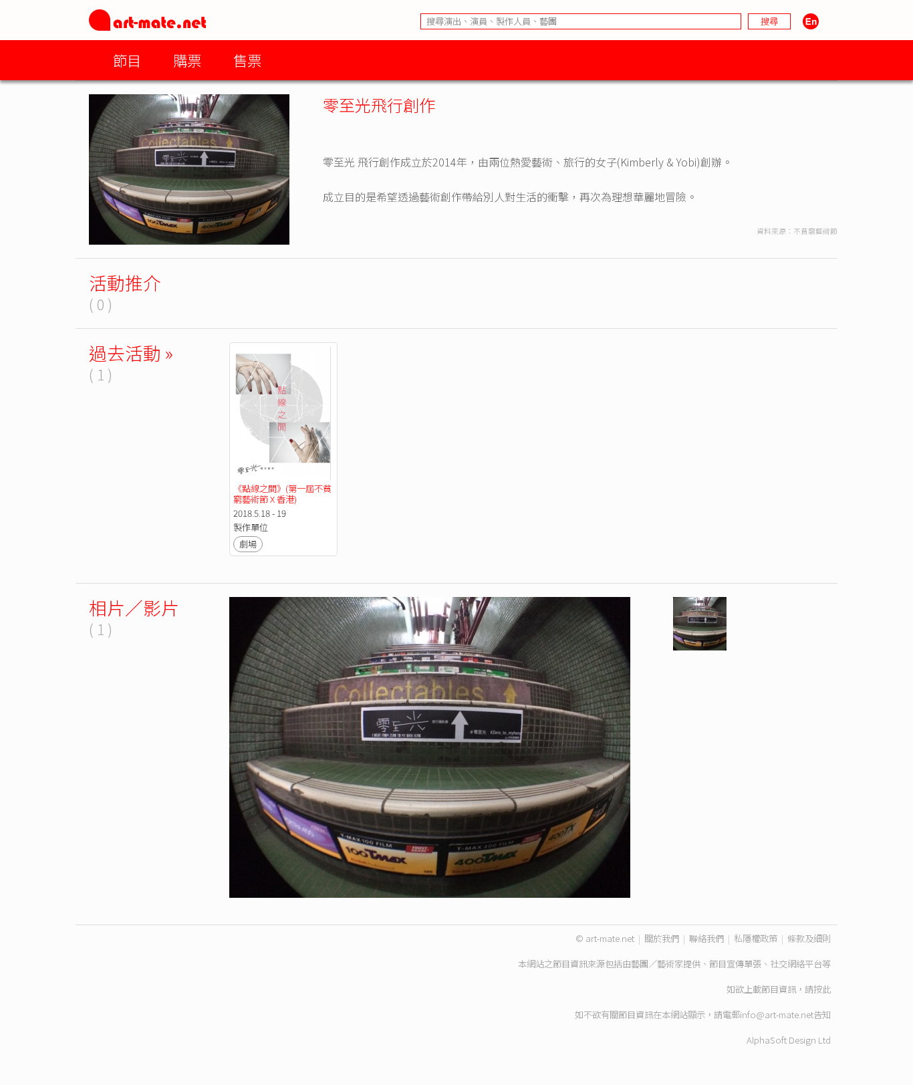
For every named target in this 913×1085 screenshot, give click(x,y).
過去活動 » (131, 353)
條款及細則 (809, 938)
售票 (247, 59)
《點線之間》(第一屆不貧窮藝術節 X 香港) (282, 493)
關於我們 (661, 938)
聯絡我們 (706, 938)
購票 (187, 59)
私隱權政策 (755, 938)
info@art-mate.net (776, 1014)
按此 (822, 989)
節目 (127, 59)
